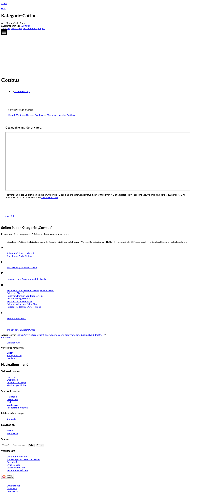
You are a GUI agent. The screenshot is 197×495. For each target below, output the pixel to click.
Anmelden (12, 419)
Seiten (10, 353)
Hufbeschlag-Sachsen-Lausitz (22, 267)
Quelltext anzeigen (16, 382)
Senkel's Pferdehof (16, 318)
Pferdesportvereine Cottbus (61, 115)
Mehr (9, 402)
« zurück (10, 216)
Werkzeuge (12, 405)
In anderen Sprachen (17, 408)
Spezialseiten (13, 462)
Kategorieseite (14, 355)
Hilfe (3, 9)
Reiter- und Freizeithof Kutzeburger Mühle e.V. (30, 290)
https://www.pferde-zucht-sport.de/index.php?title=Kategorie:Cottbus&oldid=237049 (61, 335)
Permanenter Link (16, 468)
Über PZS (12, 488)
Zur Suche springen (35, 28)
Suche (5, 439)
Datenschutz (13, 486)
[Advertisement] (87, 52)
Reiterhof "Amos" (15, 293)
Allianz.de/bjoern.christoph (20, 253)
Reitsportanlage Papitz (18, 299)
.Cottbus (25, 26)
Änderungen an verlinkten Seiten (23, 459)
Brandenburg (13, 343)
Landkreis (12, 358)
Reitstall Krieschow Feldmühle (22, 304)
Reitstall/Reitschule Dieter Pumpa (24, 307)
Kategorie (6, 338)
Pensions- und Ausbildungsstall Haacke (26, 279)
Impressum (12, 491)
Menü (10, 431)
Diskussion (12, 380)
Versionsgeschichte (16, 385)
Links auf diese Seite (17, 457)
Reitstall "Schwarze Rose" (19, 301)
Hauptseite (12, 433)
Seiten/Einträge (22, 91)
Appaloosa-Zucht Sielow (19, 256)
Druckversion (13, 465)
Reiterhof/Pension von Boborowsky (25, 296)
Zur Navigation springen (13, 28)
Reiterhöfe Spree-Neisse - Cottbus (25, 115)
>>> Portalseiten (49, 197)
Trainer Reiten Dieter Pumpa (21, 330)
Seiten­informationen (17, 470)
